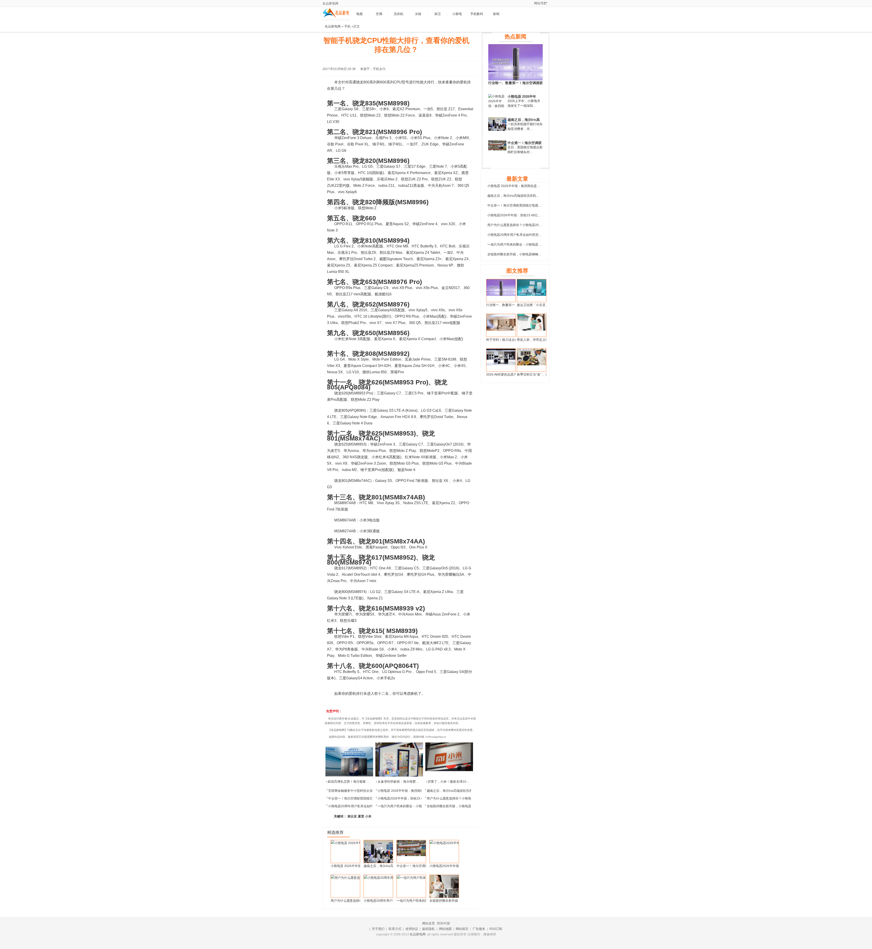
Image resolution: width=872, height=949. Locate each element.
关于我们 (378, 929)
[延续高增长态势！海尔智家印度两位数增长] (349, 759)
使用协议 (411, 929)
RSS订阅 (495, 929)
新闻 (496, 14)
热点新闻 (515, 36)
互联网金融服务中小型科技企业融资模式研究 (360, 790)
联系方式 (395, 929)
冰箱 (418, 14)
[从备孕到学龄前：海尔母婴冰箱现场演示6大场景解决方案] (399, 759)
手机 (347, 26)
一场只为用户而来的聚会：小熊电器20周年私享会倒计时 (417, 806)
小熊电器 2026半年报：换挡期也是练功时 (406, 790)
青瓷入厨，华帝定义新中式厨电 (539, 339)
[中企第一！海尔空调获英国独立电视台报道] (497, 149)
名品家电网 (330, 3)
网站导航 (540, 3)
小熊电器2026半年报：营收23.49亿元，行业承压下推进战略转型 (533, 215)
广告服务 (479, 929)
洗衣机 (398, 14)
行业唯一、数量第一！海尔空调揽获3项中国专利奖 (515, 83)
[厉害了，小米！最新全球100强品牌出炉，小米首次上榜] (449, 759)
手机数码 (476, 14)
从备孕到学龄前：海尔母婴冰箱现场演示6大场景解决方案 (418, 781)
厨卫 (437, 14)
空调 (379, 14)
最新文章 (517, 179)
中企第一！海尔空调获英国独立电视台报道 (358, 798)
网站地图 (445, 929)
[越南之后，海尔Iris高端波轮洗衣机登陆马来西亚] (497, 130)
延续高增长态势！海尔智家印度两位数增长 (358, 781)
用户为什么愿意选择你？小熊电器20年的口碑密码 (462, 798)
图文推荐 (517, 271)
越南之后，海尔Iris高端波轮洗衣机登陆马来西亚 (461, 790)
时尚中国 (443, 923)
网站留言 (462, 929)
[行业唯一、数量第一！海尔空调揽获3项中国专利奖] (515, 79)
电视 (359, 14)
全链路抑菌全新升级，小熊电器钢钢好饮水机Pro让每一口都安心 (532, 254)
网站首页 (428, 923)
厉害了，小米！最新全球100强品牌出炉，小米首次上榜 (467, 781)
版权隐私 (428, 929)
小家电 (457, 14)
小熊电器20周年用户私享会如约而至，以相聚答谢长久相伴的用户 (533, 235)
